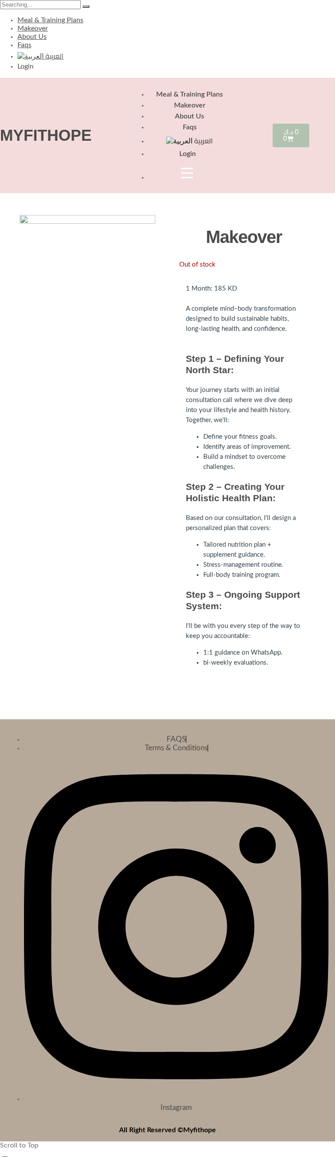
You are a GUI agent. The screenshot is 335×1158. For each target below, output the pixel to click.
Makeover (32, 28)
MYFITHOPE (46, 135)
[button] (5, 1153)
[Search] (85, 6)
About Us (32, 36)
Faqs (24, 45)
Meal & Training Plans (50, 20)
